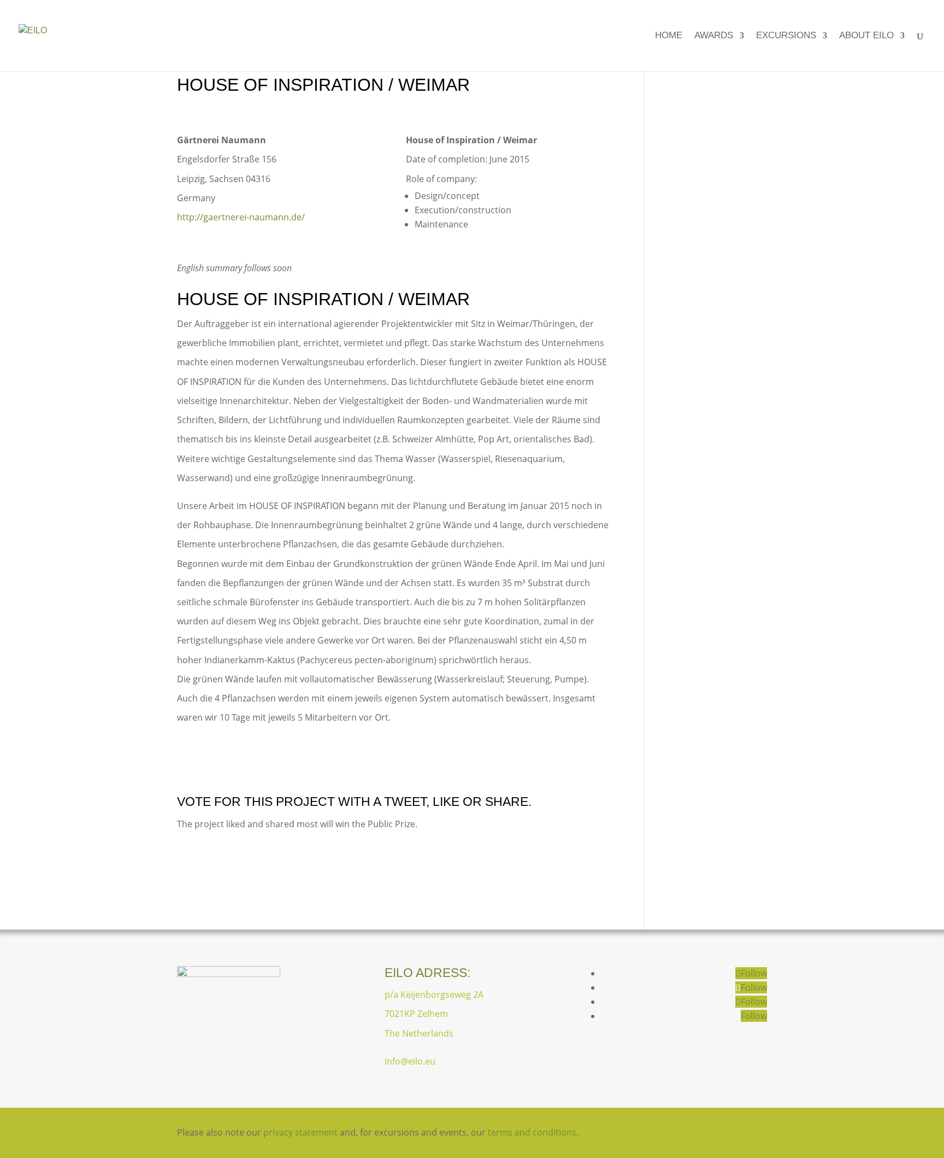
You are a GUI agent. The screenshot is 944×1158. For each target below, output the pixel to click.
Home (668, 36)
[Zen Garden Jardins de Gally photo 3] (546, 765)
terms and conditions (532, 1132)
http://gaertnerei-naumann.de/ (241, 217)
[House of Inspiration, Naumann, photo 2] (241, 765)
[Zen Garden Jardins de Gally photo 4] (394, 765)
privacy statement (300, 1132)
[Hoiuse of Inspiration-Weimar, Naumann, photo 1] (394, 131)
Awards (713, 36)
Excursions (786, 36)
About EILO (866, 36)
